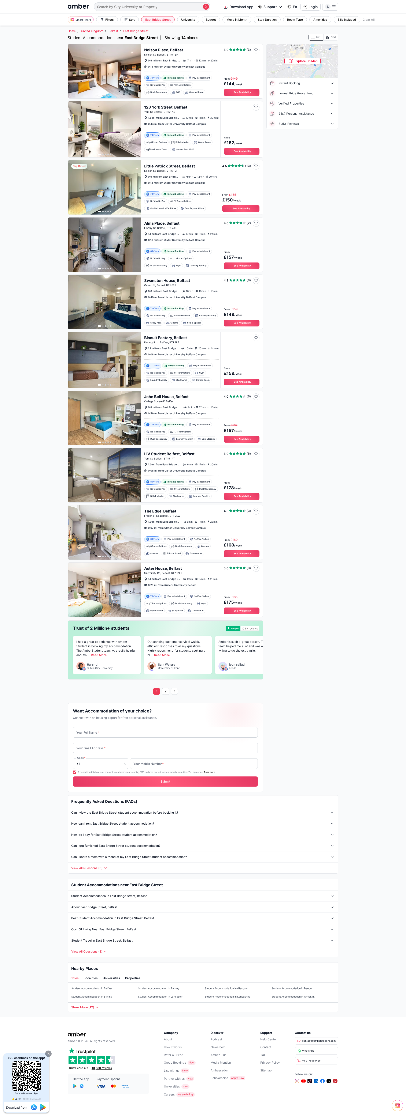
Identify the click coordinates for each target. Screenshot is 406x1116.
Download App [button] (241, 7)
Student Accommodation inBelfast (91, 988)
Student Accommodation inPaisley (158, 988)
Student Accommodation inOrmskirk (293, 996)
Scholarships (219, 1078)
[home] (78, 7)
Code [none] (81, 757)
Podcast (216, 1039)
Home (72, 31)
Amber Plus (218, 1055)
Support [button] (270, 7)
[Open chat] (398, 1108)
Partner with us (174, 1078)
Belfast (113, 31)
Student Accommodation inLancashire (227, 996)
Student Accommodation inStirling (91, 996)
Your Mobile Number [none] (148, 763)
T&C (263, 1055)
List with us (171, 1070)
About (168, 1039)
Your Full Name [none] (87, 732)
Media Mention (221, 1062)
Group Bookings (175, 1062)
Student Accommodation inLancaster (160, 996)
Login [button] (313, 7)
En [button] (295, 7)
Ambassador (219, 1070)
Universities (172, 1086)
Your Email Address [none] (91, 748)
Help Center (268, 1039)
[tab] (74, 978)
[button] (48, 1054)
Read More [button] (98, 655)
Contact (265, 1047)
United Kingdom (92, 31)
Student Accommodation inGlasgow (226, 988)
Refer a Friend (173, 1055)
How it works (173, 1047)
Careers (169, 1094)
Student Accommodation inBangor (292, 988)
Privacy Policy (270, 1062)
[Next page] (174, 691)
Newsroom (218, 1047)
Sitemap (266, 1070)
